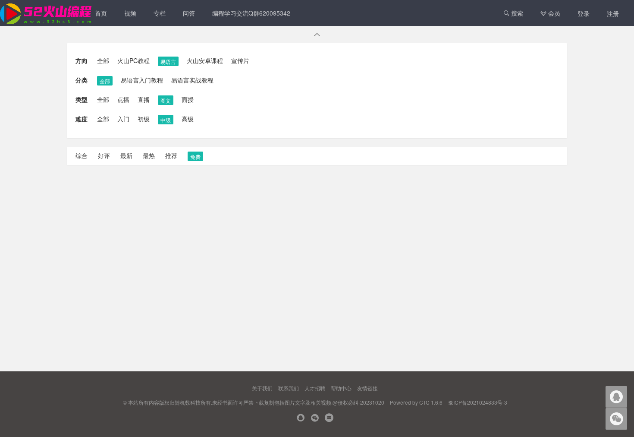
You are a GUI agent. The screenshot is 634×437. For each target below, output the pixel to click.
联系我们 (288, 388)
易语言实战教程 (192, 80)
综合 (81, 155)
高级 (188, 118)
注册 (613, 13)
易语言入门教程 (142, 80)
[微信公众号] (315, 418)
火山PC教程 (133, 60)
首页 (101, 13)
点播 (123, 99)
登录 (584, 13)
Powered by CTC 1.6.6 (416, 402)
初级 (144, 118)
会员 (553, 13)
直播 (144, 99)
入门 (123, 118)
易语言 (168, 61)
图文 (165, 100)
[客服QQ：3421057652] (300, 418)
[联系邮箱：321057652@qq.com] (329, 418)
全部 (103, 60)
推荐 (171, 155)
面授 (188, 99)
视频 (130, 13)
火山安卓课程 (205, 60)
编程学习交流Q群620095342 (251, 13)
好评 (104, 155)
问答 (189, 13)
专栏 (160, 13)
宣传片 (240, 60)
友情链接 (367, 388)
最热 (149, 155)
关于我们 (262, 388)
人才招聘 (314, 388)
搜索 (516, 13)
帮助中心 (341, 388)
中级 (165, 120)
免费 (195, 156)
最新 (126, 155)
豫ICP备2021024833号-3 (477, 402)
